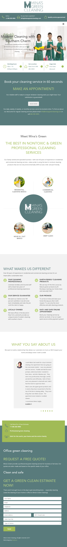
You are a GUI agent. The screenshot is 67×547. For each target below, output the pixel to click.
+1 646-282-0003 (15, 427)
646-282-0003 (34, 114)
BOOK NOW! (33, 104)
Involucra (14, 540)
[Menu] (63, 23)
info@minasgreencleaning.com (51, 112)
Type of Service (9, 523)
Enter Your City (9, 519)
